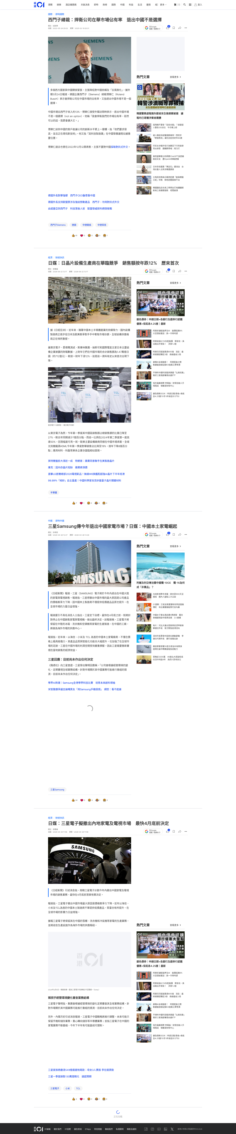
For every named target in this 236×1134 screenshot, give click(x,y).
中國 (122, 4)
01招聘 (68, 1129)
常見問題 (98, 1129)
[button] (174, 28)
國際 (113, 4)
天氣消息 (85, 4)
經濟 (157, 4)
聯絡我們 (109, 1129)
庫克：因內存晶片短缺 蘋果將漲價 (67, 467)
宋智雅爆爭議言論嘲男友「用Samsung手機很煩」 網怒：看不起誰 (84, 689)
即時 (96, 4)
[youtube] (159, 1129)
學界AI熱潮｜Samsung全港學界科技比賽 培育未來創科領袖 (81, 682)
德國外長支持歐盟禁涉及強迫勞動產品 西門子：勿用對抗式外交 (83, 202)
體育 (148, 4)
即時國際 (59, 14)
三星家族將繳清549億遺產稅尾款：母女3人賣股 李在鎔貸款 (81, 1069)
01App (88, 1129)
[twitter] (172, 1129)
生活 (140, 4)
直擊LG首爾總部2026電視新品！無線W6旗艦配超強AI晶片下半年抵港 (86, 474)
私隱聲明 (120, 1129)
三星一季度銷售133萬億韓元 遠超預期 (70, 1076)
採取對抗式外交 (119, 146)
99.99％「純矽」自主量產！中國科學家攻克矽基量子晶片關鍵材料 (84, 480)
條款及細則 (131, 1129)
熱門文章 (143, 77)
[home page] (39, 5)
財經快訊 (59, 257)
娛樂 (59, 4)
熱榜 (105, 4)
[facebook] (146, 1129)
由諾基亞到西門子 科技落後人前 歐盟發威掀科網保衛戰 (80, 208)
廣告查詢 (78, 1129)
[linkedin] (165, 1129)
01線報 (48, 1129)
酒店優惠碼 (71, 4)
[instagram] (152, 1129)
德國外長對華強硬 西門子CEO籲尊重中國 (71, 195)
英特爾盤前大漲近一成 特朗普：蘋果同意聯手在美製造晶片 (81, 460)
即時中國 (59, 520)
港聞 (50, 4)
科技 (131, 4)
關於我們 (57, 1129)
